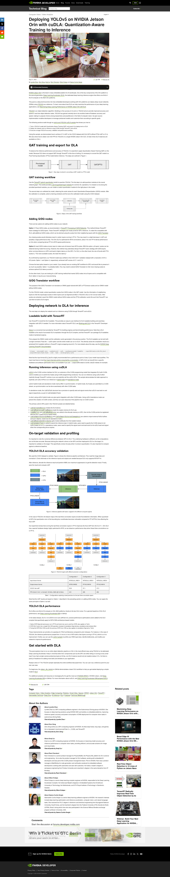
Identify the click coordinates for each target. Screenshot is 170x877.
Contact (84, 870)
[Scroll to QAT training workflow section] (56, 177)
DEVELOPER (48, 3)
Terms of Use (55, 870)
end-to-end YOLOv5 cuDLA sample (65, 122)
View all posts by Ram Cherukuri (55, 773)
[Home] (35, 3)
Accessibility (64, 870)
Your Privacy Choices (43, 870)
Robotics (66, 693)
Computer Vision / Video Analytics (41, 14)
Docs (73, 3)
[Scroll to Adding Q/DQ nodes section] (53, 219)
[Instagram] (131, 854)
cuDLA (31, 372)
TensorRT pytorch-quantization (43, 182)
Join (135, 3)
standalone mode (73, 380)
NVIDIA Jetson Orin (35, 93)
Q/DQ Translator (103, 233)
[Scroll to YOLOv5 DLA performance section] (62, 606)
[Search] (130, 2)
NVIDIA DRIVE (83, 676)
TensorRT (101, 693)
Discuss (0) (106, 80)
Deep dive (47, 695)
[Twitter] (138, 854)
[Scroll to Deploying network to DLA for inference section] (90, 306)
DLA (36, 672)
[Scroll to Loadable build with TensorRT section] (65, 316)
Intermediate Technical (36, 695)
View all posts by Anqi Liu (53, 748)
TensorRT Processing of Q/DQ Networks (73, 228)
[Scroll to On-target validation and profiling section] (80, 434)
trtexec (31, 330)
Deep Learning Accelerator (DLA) (53, 95)
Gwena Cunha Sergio (76, 82)
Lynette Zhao (34, 82)
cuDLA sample (57, 637)
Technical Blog (38, 8)
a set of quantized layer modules (62, 185)
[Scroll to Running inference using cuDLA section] (68, 367)
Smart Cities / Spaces (76, 693)
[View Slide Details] (85, 835)
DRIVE (86, 693)
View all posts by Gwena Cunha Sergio (57, 812)
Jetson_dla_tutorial (47, 669)
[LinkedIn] (134, 854)
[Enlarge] (107, 161)
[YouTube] (141, 854)
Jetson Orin (93, 693)
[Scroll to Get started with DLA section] (61, 646)
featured (67, 695)
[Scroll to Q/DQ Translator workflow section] (60, 281)
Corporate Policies (75, 870)
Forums (67, 3)
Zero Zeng (42, 82)
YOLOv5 (40, 104)
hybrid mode (61, 380)
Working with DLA (84, 323)
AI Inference (56, 695)
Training (87, 3)
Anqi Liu (47, 82)
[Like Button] (94, 79)
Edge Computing (56, 693)
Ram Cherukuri (55, 82)
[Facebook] (128, 854)
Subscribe (136, 9)
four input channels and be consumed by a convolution (61, 360)
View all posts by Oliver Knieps (54, 790)
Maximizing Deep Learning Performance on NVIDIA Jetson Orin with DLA (63, 107)
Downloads (79, 3)
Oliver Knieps (63, 82)
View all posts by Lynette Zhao (54, 719)
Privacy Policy (31, 870)
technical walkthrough (78, 695)
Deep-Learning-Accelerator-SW (50, 614)
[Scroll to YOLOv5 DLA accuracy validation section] (70, 451)
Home (57, 3)
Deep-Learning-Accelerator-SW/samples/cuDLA (92, 678)
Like (99, 79)
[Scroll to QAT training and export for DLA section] (79, 146)
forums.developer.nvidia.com (66, 824)
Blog (62, 3)
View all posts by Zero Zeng (53, 732)
